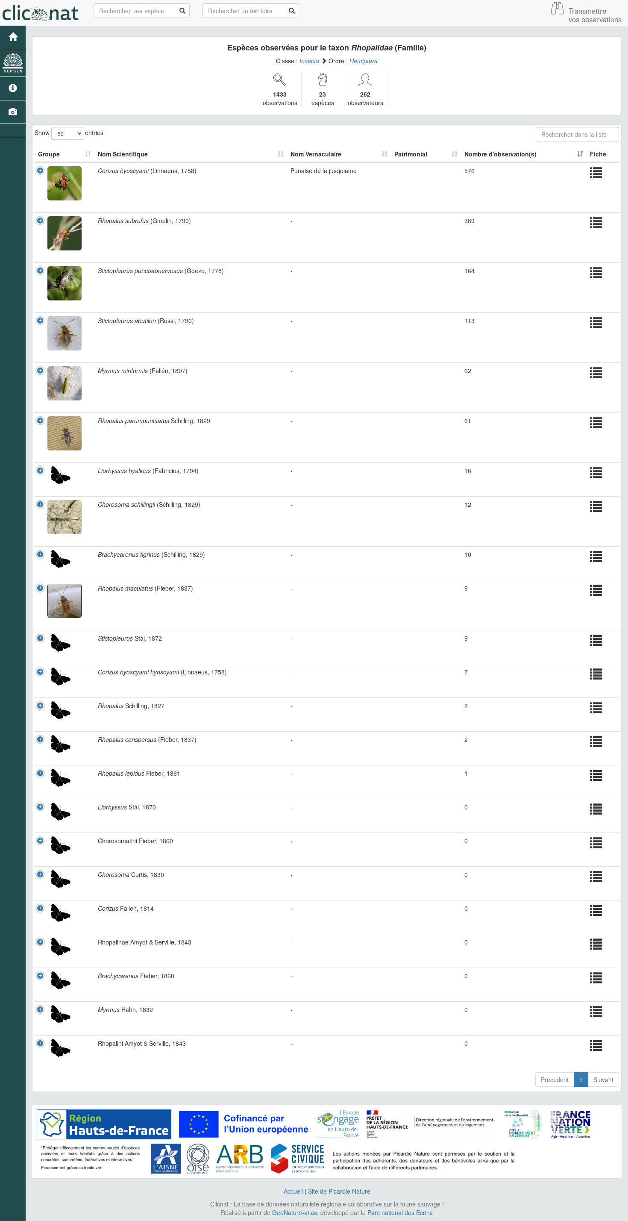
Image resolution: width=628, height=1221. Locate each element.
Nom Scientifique (123, 154)
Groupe (49, 154)
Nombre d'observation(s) (500, 154)
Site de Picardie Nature (339, 1191)
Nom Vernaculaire (316, 154)
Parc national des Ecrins (400, 1212)
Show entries (69, 132)
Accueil (293, 1191)
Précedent (555, 1079)
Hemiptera (363, 60)
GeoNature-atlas (294, 1212)
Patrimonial (410, 154)
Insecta (309, 60)
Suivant (603, 1079)
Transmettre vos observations (595, 15)
